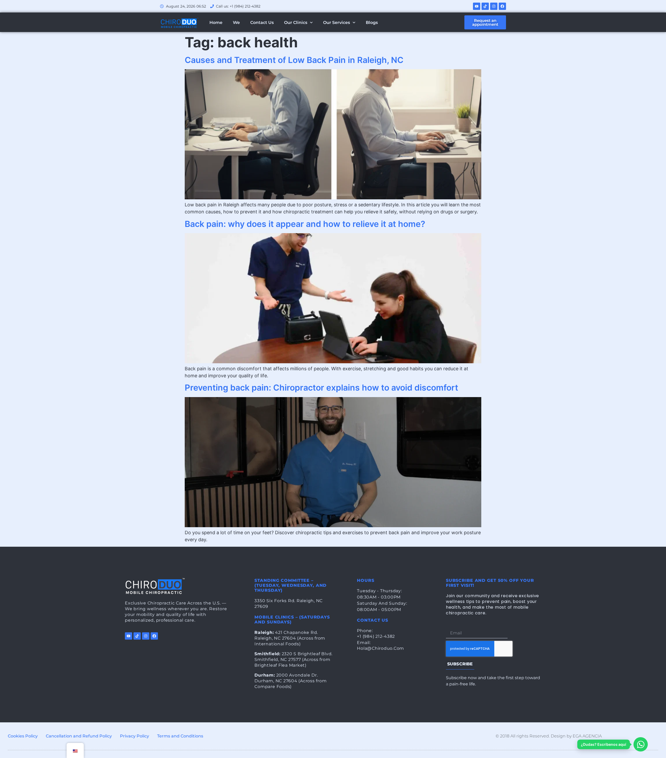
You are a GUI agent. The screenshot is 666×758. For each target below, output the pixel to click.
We (236, 22)
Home (215, 22)
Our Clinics (295, 22)
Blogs (372, 22)
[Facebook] (502, 6)
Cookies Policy (23, 736)
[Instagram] (493, 6)
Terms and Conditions (180, 736)
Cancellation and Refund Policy (79, 736)
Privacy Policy (134, 736)
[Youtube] (476, 6)
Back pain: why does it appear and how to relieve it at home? (305, 224)
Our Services (336, 22)
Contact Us (262, 22)
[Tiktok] (485, 6)
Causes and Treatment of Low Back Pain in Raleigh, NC (294, 60)
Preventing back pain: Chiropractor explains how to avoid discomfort (321, 388)
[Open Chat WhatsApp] (640, 744)
